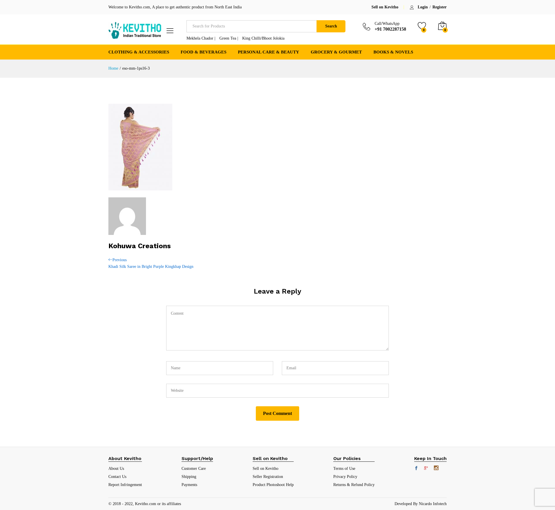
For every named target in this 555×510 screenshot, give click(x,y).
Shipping (189, 476)
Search (331, 26)
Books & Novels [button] (393, 52)
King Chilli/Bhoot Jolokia (263, 38)
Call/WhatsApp (387, 23)
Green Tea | (228, 38)
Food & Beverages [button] (203, 52)
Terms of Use (344, 468)
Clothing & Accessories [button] (138, 52)
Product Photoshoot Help (273, 485)
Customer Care (194, 468)
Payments (189, 485)
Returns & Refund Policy (354, 485)
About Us (116, 468)
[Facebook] (416, 469)
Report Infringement (125, 485)
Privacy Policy (345, 476)
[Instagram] (436, 468)
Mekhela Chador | (200, 38)
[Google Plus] (426, 469)
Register (439, 7)
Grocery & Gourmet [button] (336, 52)
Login (423, 7)
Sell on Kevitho (384, 7)
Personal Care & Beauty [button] (268, 52)
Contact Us (117, 476)
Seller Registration (268, 476)
